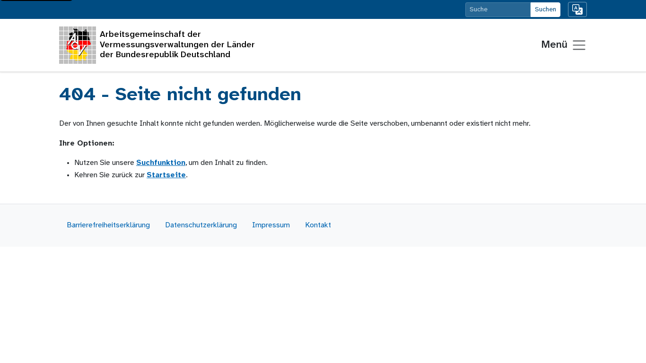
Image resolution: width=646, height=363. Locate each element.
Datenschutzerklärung (201, 225)
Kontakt (318, 225)
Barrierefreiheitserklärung (108, 225)
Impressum (271, 225)
